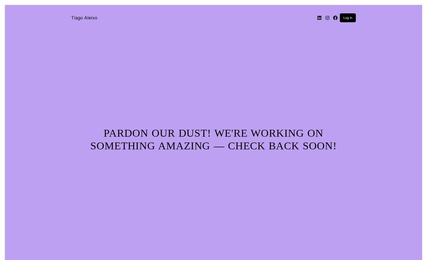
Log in (347, 18)
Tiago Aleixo (84, 17)
